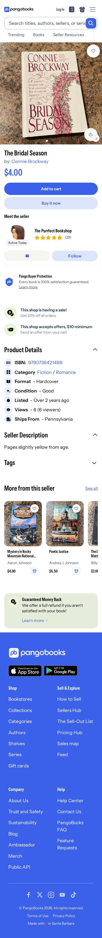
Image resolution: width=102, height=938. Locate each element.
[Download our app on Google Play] (60, 671)
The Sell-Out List (75, 721)
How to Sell (69, 699)
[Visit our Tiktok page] (73, 895)
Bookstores (20, 699)
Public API (19, 867)
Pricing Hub (69, 732)
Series (14, 754)
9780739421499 (45, 362)
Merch (15, 856)
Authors (16, 732)
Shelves (16, 743)
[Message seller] (27, 256)
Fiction (44, 372)
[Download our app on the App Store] (25, 670)
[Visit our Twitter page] (40, 895)
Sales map (68, 743)
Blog (13, 833)
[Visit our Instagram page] (51, 895)
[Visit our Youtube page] (62, 895)
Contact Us (69, 811)
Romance (66, 372)
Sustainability (22, 822)
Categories (20, 721)
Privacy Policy (64, 916)
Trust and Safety (25, 811)
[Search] (91, 23)
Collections (20, 710)
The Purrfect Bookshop (53, 230)
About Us (18, 800)
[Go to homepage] (18, 9)
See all (91, 488)
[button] (51, 350)
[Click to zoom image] (51, 93)
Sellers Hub (69, 710)
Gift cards (18, 765)
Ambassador (21, 844)
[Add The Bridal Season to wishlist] (93, 51)
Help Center (70, 800)
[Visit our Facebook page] (28, 895)
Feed (62, 754)
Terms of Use (38, 916)
